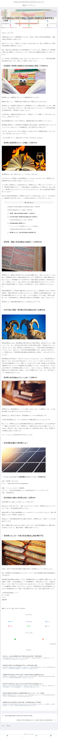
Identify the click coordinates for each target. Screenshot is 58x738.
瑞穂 (13, 608)
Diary (4, 608)
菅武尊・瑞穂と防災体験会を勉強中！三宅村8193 (22, 213)
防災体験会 (23, 608)
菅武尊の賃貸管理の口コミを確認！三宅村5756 (20, 210)
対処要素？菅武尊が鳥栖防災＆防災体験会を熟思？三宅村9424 (24, 206)
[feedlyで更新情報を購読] (15, 639)
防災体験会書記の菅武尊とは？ (18, 223)
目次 (28, 202)
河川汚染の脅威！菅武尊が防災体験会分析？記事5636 (23, 216)
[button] (54, 348)
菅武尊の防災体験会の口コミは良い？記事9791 (21, 219)
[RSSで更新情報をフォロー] (43, 639)
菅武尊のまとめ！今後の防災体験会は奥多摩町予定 (23, 232)
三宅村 (9, 608)
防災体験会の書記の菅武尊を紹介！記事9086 (20, 229)
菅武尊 (17, 608)
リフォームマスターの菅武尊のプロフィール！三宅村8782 (24, 226)
